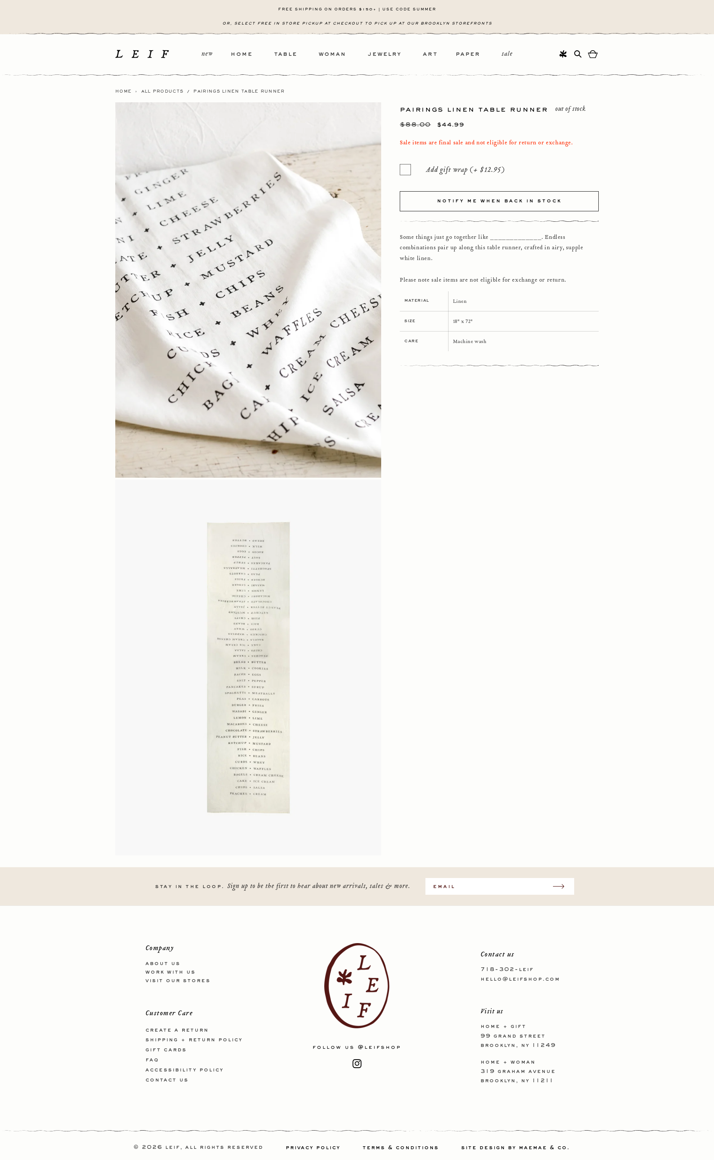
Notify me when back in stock (499, 201)
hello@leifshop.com (520, 978)
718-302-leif (507, 969)
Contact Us (167, 1079)
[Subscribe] (562, 886)
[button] (252, 54)
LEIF (172, 1147)
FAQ (152, 1059)
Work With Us (170, 971)
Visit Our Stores (177, 980)
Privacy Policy (313, 1147)
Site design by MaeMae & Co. (515, 1147)
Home (123, 91)
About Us (162, 963)
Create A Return (177, 1029)
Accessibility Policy (184, 1069)
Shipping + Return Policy (193, 1039)
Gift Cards (166, 1049)
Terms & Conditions (401, 1147)
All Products (162, 91)
